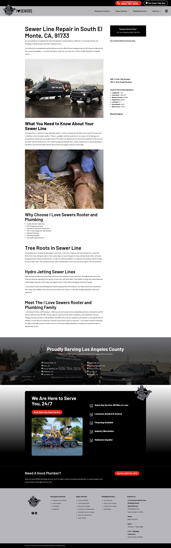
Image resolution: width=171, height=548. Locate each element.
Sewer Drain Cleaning (84, 506)
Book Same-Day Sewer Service (47, 412)
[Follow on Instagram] (36, 513)
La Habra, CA (48, 374)
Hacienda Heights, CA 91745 (135, 512)
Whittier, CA (93, 374)
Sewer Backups (57, 503)
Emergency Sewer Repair (59, 500)
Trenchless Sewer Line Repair (86, 512)
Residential (56, 509)
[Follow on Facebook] (33, 513)
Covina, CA (93, 371)
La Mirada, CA (94, 363)
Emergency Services (102, 11)
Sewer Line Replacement (85, 515)
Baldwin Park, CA (49, 363)
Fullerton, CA (48, 371)
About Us (155, 11)
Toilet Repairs (107, 509)
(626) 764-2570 (129, 3)
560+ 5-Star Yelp (33, 323)
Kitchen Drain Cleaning (110, 503)
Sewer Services (121, 11)
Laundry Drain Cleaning (110, 506)
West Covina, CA (95, 368)
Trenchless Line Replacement (86, 509)
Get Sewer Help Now (156, 3)
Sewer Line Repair (83, 500)
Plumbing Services (139, 11)
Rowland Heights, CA (97, 366)
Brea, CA (46, 366)
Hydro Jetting (82, 518)
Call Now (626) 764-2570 (127, 473)
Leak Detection (108, 500)
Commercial (56, 506)
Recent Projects (116, 114)
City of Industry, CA (50, 368)
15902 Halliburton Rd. (133, 509)
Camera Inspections (83, 503)
